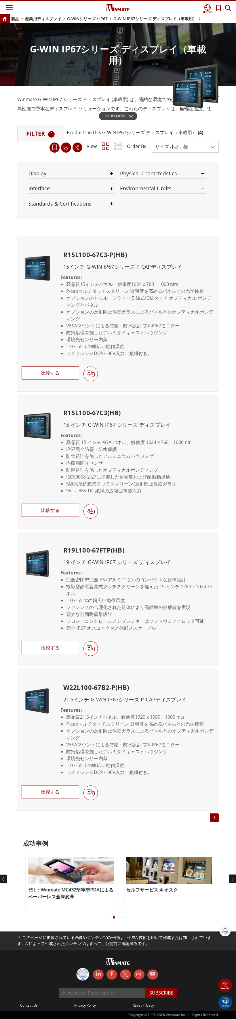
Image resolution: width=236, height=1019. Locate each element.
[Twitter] (125, 974)
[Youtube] (152, 974)
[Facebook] (111, 974)
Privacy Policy (85, 1005)
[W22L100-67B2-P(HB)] (118, 739)
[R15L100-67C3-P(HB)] (118, 313)
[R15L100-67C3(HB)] (118, 461)
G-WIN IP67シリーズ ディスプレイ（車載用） (155, 18)
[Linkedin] (98, 974)
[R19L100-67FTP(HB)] (118, 599)
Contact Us (29, 1005)
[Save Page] (54, 147)
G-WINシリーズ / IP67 (87, 18)
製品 (15, 18)
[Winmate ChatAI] (225, 1002)
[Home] (4, 19)
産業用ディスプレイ (43, 18)
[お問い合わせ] (66, 147)
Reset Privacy (143, 1005)
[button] (225, 986)
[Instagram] (139, 974)
